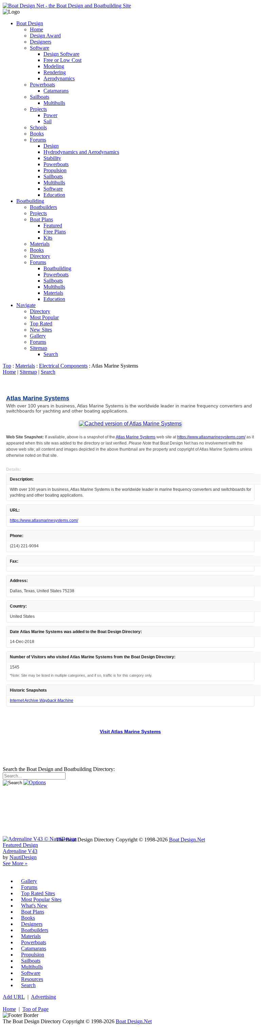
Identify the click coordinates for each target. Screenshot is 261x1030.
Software (39, 48)
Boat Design (29, 23)
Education (54, 195)
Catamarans (56, 91)
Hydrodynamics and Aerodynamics (81, 152)
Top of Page (35, 1009)
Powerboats (42, 84)
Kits (47, 238)
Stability (52, 158)
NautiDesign (23, 857)
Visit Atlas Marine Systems (130, 731)
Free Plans (54, 232)
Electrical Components (63, 366)
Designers (40, 42)
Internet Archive (41, 700)
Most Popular (44, 317)
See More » (15, 863)
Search (50, 354)
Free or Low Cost (62, 60)
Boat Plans (41, 219)
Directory (40, 256)
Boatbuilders (43, 207)
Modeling (53, 66)
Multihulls (54, 103)
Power (50, 115)
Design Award (45, 35)
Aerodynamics (59, 78)
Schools (38, 127)
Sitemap (38, 348)
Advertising (43, 997)
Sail (47, 121)
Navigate (26, 305)
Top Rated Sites (38, 893)
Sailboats (39, 97)
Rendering (54, 72)
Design (51, 146)
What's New (34, 905)
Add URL (14, 997)
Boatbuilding (30, 201)
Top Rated (41, 323)
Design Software (61, 54)
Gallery (38, 336)
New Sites (41, 330)
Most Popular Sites (41, 899)
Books (37, 133)
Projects (38, 109)
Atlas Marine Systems (37, 398)
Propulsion (55, 170)
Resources (32, 979)
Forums (38, 140)
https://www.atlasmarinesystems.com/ (211, 437)
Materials (40, 244)
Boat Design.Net (187, 839)
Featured (52, 225)
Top (7, 366)
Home (36, 29)
